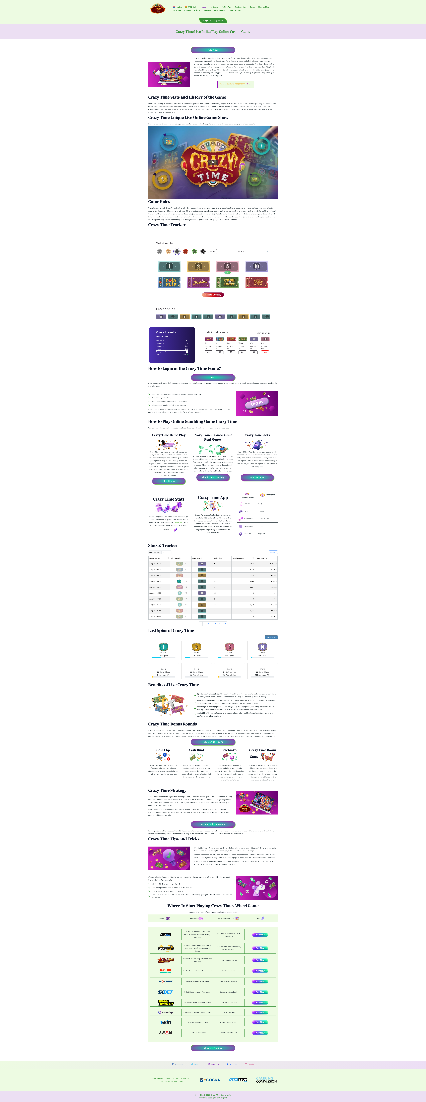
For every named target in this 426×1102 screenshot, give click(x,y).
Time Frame (270, 637)
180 (224, 624)
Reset (212, 251)
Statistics (213, 7)
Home (203, 7)
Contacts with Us (172, 1078)
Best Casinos (219, 10)
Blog (181, 1081)
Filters (272, 552)
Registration (240, 7)
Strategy (177, 10)
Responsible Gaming (168, 1081)
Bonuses (207, 10)
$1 (227, 272)
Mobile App (227, 7)
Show (249, 84)
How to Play (263, 7)
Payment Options (192, 10)
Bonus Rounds (235, 10)
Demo (252, 7)
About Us (185, 1078)
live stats (178, 522)
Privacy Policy (157, 1078)
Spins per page (155, 552)
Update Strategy (213, 295)
